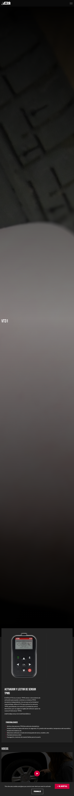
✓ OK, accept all (62, 786)
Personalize (37, 791)
